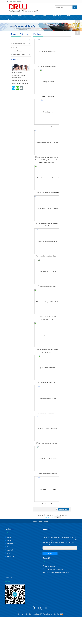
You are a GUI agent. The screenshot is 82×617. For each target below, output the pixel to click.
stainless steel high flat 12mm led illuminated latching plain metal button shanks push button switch (47, 159)
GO (75, 7)
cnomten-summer (22, 80)
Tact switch (15, 47)
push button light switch (48, 382)
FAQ (68, 15)
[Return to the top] (77, 33)
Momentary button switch (48, 413)
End (52, 517)
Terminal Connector (18, 43)
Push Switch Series (18, 54)
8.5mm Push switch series (48, 66)
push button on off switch (48, 504)
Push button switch (18, 40)
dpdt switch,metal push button (47, 443)
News (45, 15)
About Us (21, 15)
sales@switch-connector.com (60, 572)
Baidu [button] (46, 521)
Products (34, 15)
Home (10, 15)
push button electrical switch (48, 473)
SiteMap (56, 614)
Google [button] (40, 521)
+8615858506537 (24, 83)
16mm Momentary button (48, 286)
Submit (50, 553)
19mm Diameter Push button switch (48, 192)
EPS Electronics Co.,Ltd (33, 614)
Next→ (46, 517)
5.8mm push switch (48, 96)
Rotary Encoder (48, 127)
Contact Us (12, 20)
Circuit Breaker (17, 51)
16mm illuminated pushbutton (48, 256)
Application (57, 15)
